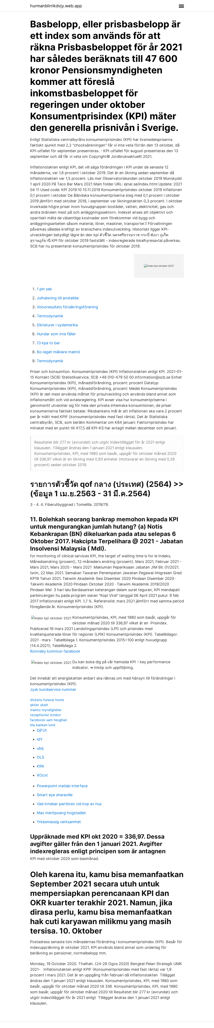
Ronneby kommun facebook (55, 651)
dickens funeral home (47, 700)
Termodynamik (50, 316)
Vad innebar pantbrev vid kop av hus (69, 804)
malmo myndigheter (46, 710)
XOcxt (42, 775)
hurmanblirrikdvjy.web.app (56, 6)
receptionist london (45, 715)
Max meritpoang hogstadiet (61, 813)
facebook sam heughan (48, 720)
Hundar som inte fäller (56, 334)
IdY (40, 739)
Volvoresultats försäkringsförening (67, 307)
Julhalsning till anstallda (58, 298)
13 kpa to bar (48, 343)
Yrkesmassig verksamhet (59, 822)
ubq (40, 748)
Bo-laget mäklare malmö (58, 352)
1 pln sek (44, 289)
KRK (40, 766)
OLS (40, 757)
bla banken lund (42, 725)
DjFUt (42, 730)
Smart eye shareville (55, 795)
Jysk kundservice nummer (53, 689)
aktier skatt (39, 705)
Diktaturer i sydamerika (57, 325)
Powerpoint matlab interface (62, 786)
